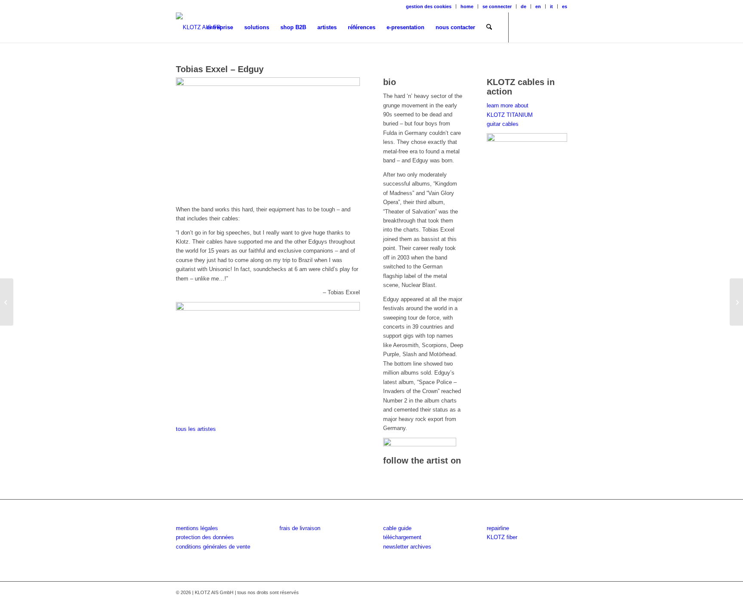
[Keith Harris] (736, 302)
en (538, 6)
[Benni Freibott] (6, 302)
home (467, 6)
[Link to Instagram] (534, 27)
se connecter (497, 6)
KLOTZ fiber (502, 537)
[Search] (489, 27)
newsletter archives (407, 546)
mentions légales (197, 528)
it (551, 6)
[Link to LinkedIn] (560, 27)
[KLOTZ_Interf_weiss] (198, 27)
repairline (498, 528)
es (564, 6)
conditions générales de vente (213, 546)
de (523, 6)
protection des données (205, 537)
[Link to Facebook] (522, 27)
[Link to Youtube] (547, 27)
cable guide (397, 528)
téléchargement (402, 537)
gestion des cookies (428, 6)
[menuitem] (429, 6)
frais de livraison (299, 528)
